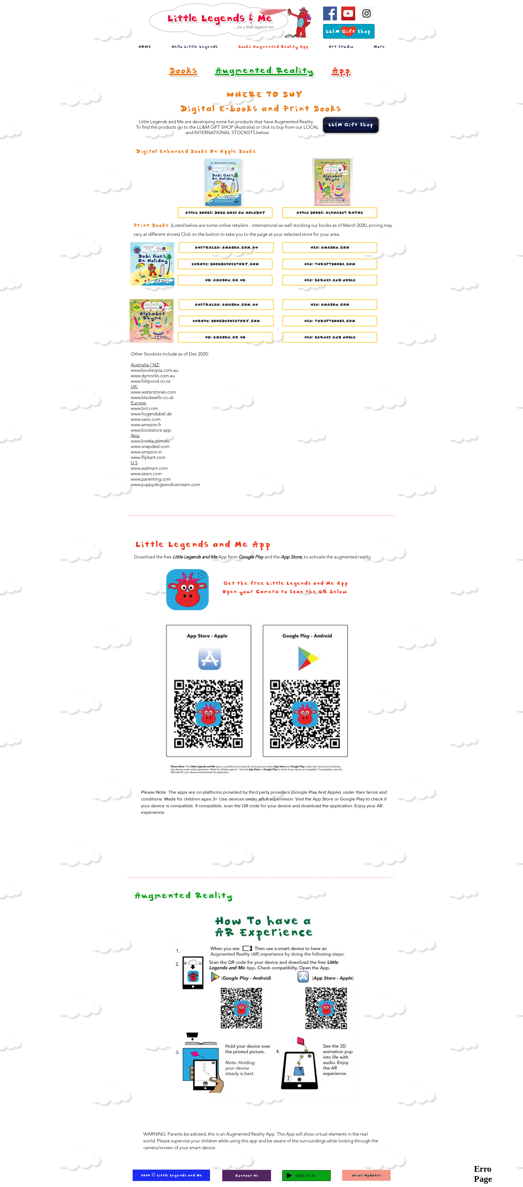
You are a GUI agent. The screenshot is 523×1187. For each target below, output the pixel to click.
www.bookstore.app (151, 430)
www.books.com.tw (150, 441)
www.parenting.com (151, 479)
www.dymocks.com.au (153, 375)
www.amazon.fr (146, 424)
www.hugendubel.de (151, 413)
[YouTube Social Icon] (348, 13)
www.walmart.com (149, 468)
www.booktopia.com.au (154, 370)
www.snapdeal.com (150, 446)
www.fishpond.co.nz (150, 381)
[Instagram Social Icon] (366, 13)
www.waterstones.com (153, 392)
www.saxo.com (145, 419)
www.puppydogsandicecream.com (165, 484)
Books (183, 70)
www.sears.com (146, 473)
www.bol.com (144, 408)
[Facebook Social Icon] (330, 13)
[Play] (289, 1175)
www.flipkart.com (148, 457)
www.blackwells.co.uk (152, 397)
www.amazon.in (146, 452)
